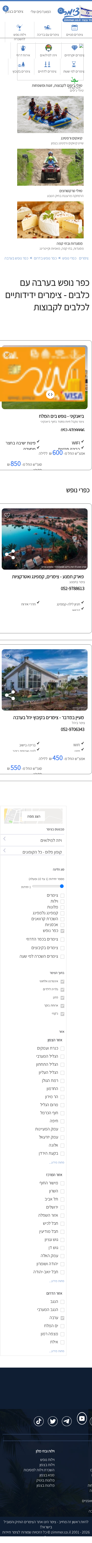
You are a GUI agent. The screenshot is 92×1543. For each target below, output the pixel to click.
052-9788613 (73, 588)
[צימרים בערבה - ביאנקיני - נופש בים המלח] (44, 407)
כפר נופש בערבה (16, 258)
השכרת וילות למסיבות (39, 1469)
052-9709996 (73, 430)
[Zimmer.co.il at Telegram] (67, 1419)
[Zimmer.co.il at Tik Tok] (39, 1419)
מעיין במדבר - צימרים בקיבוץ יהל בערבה (48, 717)
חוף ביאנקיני (47, 421)
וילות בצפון (46, 1464)
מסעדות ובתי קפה (69, 243)
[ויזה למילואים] (32, 835)
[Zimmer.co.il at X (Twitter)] (53, 1419)
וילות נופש (47, 1459)
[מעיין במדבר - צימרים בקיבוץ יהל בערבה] (44, 709)
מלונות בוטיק (45, 1480)
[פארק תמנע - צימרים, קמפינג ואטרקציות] (44, 568)
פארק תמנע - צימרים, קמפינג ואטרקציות (48, 576)
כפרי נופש (69, 258)
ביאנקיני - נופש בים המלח (61, 416)
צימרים (84, 258)
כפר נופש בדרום (45, 258)
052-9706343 (73, 729)
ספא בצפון (46, 1475)
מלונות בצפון (45, 1485)
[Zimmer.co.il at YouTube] (81, 1414)
